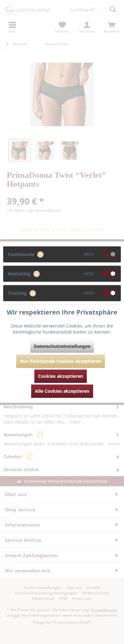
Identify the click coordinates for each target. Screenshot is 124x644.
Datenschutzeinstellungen (62, 346)
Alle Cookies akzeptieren (62, 391)
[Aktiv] (109, 254)
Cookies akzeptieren (60, 376)
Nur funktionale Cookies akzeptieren (60, 361)
